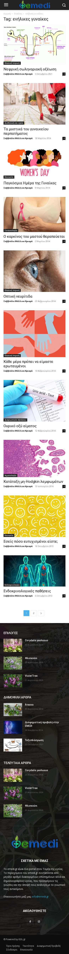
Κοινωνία (9, 177)
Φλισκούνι (31, 658)
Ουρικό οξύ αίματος (20, 426)
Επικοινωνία (26, 949)
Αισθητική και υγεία (14, 123)
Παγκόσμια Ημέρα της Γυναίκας (30, 183)
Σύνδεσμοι (11, 949)
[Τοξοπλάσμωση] (13, 745)
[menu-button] (6, 5)
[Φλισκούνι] (13, 663)
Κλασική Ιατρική (12, 63)
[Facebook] (30, 921)
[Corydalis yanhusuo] (13, 645)
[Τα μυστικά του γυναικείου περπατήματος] (34, 104)
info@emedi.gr (40, 896)
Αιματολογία (10, 475)
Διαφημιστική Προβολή (49, 945)
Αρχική (7, 13)
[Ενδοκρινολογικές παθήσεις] (34, 571)
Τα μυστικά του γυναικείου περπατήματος (26, 131)
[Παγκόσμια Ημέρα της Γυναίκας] (34, 163)
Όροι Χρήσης (13, 945)
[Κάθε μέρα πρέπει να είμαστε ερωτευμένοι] (34, 333)
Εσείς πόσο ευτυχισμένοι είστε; (31, 541)
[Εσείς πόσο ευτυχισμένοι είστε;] (34, 516)
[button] (64, 5)
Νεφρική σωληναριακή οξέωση (30, 69)
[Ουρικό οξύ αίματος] (34, 400)
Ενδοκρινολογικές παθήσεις (27, 591)
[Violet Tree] (13, 680)
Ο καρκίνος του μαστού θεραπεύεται (34, 236)
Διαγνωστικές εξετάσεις (15, 420)
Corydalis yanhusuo (36, 640)
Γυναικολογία (11, 230)
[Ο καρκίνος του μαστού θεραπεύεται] (34, 214)
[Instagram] (38, 921)
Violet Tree (31, 675)
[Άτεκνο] (13, 709)
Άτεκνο (29, 704)
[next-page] (41, 613)
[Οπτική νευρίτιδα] (34, 271)
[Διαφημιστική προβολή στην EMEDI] (13, 727)
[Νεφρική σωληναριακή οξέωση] (34, 45)
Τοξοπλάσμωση (34, 740)
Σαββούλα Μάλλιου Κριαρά (18, 74)
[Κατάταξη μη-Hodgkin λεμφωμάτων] (34, 458)
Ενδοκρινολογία (12, 585)
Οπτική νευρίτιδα (18, 296)
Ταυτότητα (28, 945)
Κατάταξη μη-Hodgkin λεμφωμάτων (33, 481)
